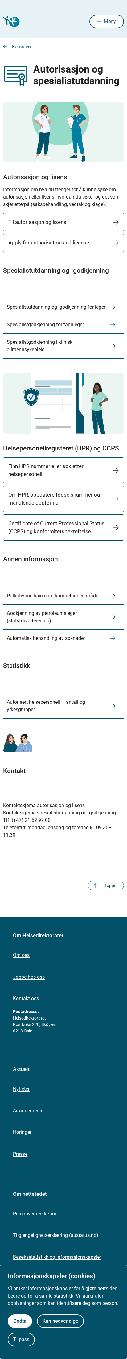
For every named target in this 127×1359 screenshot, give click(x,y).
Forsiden (21, 47)
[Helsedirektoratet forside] (10, 21)
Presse (20, 1154)
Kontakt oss (26, 998)
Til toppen (109, 885)
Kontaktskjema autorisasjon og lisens (44, 805)
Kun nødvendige (60, 1321)
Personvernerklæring (35, 1214)
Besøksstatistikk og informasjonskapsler (57, 1257)
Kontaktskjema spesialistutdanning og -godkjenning (59, 813)
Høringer (22, 1132)
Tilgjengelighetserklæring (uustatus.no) (55, 1235)
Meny (110, 21)
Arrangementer (29, 1111)
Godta (20, 1321)
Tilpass (21, 1339)
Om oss (21, 955)
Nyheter (21, 1089)
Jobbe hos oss (29, 977)
